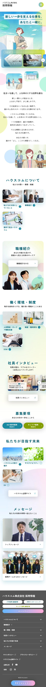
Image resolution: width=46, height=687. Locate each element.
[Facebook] (12, 665)
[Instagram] (11, 670)
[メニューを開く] (41, 4)
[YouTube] (16, 664)
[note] (15, 669)
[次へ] (43, 60)
